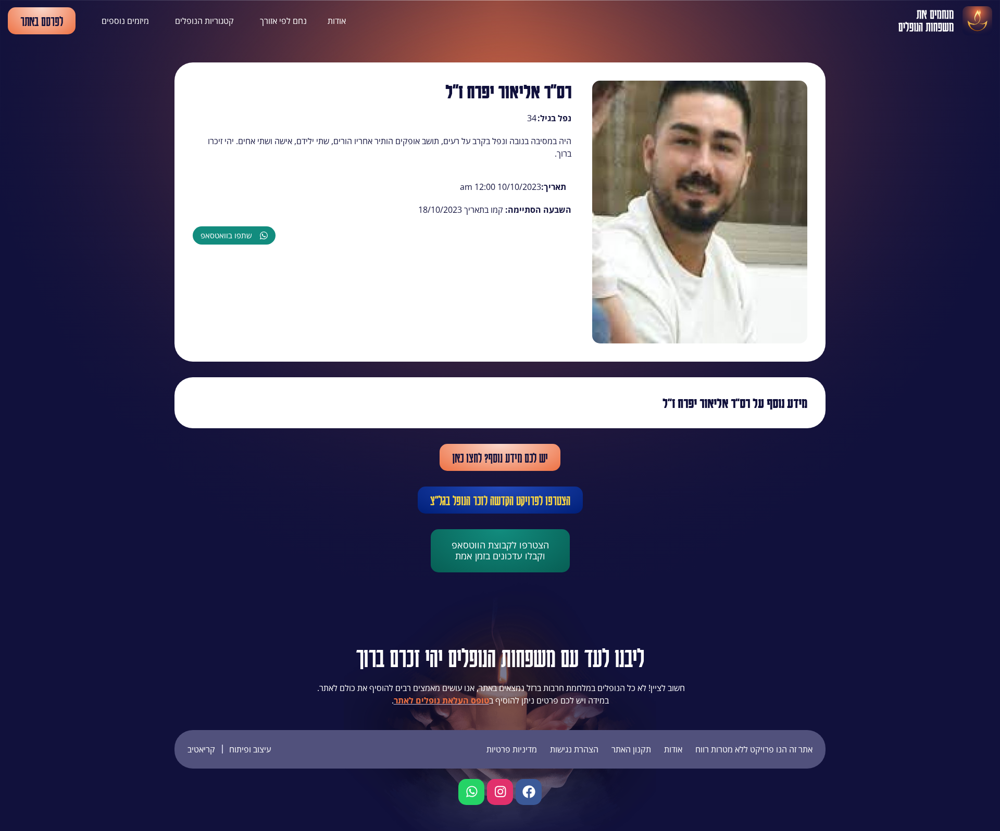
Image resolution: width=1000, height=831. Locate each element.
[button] (234, 235)
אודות (337, 21)
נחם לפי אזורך (283, 21)
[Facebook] (529, 792)
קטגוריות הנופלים (204, 21)
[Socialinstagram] (500, 792)
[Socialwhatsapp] (471, 792)
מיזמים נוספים (125, 21)
